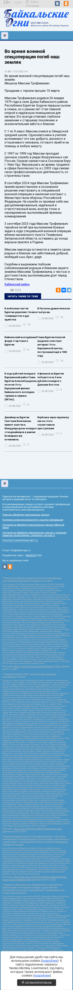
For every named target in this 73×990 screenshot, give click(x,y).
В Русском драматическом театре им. (53, 310)
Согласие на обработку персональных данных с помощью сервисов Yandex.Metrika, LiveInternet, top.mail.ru (34, 534)
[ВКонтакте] (63, 290)
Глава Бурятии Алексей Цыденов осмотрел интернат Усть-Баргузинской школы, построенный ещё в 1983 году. (52, 346)
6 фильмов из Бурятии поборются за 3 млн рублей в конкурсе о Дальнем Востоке (50, 379)
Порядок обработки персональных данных (25, 514)
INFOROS (31, 555)
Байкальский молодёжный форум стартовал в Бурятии (20, 341)
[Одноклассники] (58, 290)
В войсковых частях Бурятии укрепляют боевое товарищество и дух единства (20, 314)
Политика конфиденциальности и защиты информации (32, 520)
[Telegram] (69, 290)
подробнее (50, 961)
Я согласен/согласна (37, 982)
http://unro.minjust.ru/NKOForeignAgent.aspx (38, 828)
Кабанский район (17, 284)
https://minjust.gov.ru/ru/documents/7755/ (37, 666)
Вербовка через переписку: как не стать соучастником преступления (53, 423)
